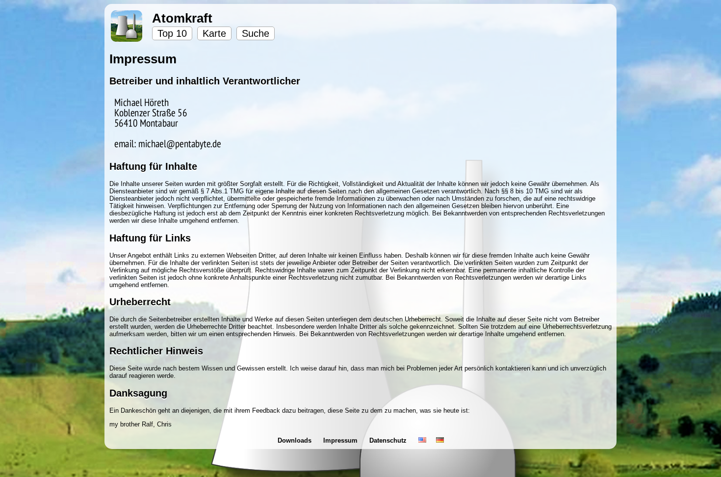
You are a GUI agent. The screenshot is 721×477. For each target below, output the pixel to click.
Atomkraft (182, 18)
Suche (255, 33)
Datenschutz (389, 440)
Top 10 (172, 33)
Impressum (341, 440)
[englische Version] (422, 440)
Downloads (295, 440)
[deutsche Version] (440, 440)
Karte (214, 33)
